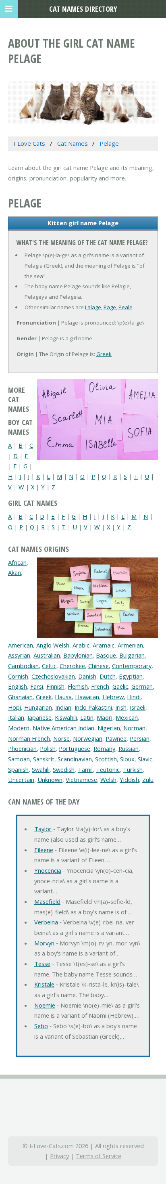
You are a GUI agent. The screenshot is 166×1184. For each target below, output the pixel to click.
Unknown (49, 779)
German (142, 686)
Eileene (43, 850)
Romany (104, 748)
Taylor (43, 829)
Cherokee (72, 666)
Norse (61, 738)
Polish (48, 748)
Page (110, 307)
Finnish (55, 686)
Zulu (148, 779)
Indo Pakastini (93, 707)
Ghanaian (20, 697)
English (17, 686)
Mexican (127, 717)
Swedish (64, 769)
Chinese (98, 666)
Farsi (36, 686)
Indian (63, 707)
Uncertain (21, 779)
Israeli (137, 707)
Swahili (41, 769)
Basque (106, 655)
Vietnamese (81, 779)
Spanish (18, 769)
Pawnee (116, 738)
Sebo (41, 1026)
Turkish (133, 769)
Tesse (42, 964)
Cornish (18, 676)
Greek (104, 354)
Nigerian (109, 728)
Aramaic (103, 645)
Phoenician (22, 748)
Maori (104, 717)
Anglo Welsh (52, 645)
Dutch (108, 676)
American (20, 645)
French (100, 686)
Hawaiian (87, 697)
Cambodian (23, 666)
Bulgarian (132, 655)
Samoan (19, 759)
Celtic (49, 666)
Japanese (39, 717)
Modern (18, 728)
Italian (16, 717)
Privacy (59, 1156)
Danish (87, 676)
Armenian (130, 645)
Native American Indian (63, 728)
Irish (121, 707)
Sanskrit (43, 759)
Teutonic (108, 769)
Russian (128, 748)
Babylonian (78, 655)
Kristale (44, 984)
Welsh (108, 779)
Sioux (127, 759)
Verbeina (46, 922)
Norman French (29, 738)
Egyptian (131, 676)
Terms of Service (98, 1156)
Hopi (14, 707)
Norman (134, 728)
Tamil (85, 769)
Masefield (47, 901)
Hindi (134, 697)
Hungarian (38, 707)
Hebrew (113, 697)
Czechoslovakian (53, 676)
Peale (125, 307)
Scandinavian (75, 759)
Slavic (145, 759)
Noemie (44, 1005)
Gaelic (120, 686)
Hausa (63, 697)
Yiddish (129, 779)
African (17, 562)
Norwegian (87, 738)
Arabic (81, 645)
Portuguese (74, 748)
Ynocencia (47, 870)
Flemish (78, 686)
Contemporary (131, 666)
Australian (46, 655)
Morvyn (44, 943)
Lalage (93, 307)
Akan (14, 572)
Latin (86, 717)
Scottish (106, 759)
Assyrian (19, 655)
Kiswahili (66, 717)
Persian (139, 738)
